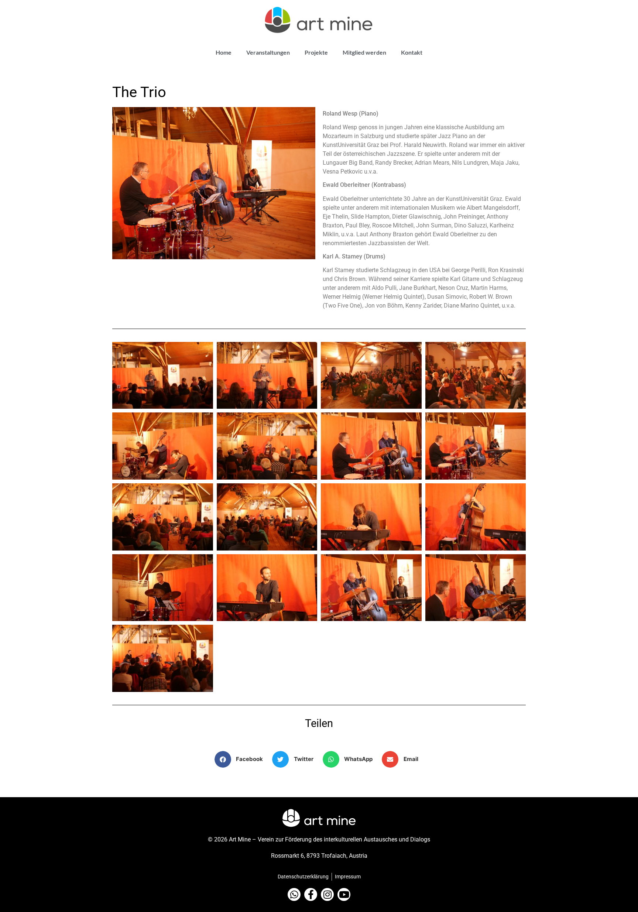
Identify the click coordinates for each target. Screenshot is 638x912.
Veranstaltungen (268, 52)
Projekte (316, 52)
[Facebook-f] (310, 894)
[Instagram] (327, 894)
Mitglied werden (364, 52)
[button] (242, 759)
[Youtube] (343, 894)
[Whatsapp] (294, 894)
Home (223, 52)
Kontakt (411, 52)
